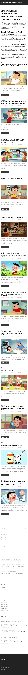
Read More (5, 95)
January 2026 (4, 602)
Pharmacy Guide (5, 537)
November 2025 (4, 606)
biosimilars (12, 568)
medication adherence (7, 559)
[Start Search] (25, 528)
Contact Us (3, 669)
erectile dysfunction (7, 578)
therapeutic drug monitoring (9, 571)
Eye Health (4, 544)
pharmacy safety (21, 575)
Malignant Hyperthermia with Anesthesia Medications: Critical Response (12, 333)
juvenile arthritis (19, 573)
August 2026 (3, 587)
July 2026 (3, 589)
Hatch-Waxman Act (20, 566)
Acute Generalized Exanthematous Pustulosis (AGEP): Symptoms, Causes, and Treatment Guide (13, 483)
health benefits (5, 575)
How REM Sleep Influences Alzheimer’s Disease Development (13, 621)
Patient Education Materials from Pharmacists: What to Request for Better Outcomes (13, 141)
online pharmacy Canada (8, 564)
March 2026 (3, 598)
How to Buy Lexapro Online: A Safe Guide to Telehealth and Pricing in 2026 (13, 408)
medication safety (6, 557)
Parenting (3, 546)
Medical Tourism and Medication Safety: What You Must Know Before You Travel (13, 642)
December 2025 (4, 604)
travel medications (19, 564)
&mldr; (14, 521)
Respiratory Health (5, 548)
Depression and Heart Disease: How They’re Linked (11, 637)
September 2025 (4, 610)
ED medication (5, 568)
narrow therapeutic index (8, 566)
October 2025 (4, 608)
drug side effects (21, 568)
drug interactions (6, 561)
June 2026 (3, 591)
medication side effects (7, 573)
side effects (15, 561)
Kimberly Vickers (10, 67)
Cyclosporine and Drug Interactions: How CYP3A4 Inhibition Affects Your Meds (13, 632)
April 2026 (3, 595)
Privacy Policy (3, 665)
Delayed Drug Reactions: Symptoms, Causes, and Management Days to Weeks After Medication (14, 626)
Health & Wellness (5, 539)
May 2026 (3, 593)
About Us (2, 661)
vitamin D (13, 575)
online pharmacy (16, 557)
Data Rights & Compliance (6, 667)
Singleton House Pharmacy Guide (11, 2)
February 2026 (4, 600)
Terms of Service (4, 663)
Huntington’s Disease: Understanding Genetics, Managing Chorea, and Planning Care (14, 294)
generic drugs (17, 559)
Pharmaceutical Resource (7, 541)
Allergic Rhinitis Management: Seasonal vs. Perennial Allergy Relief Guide (14, 255)
